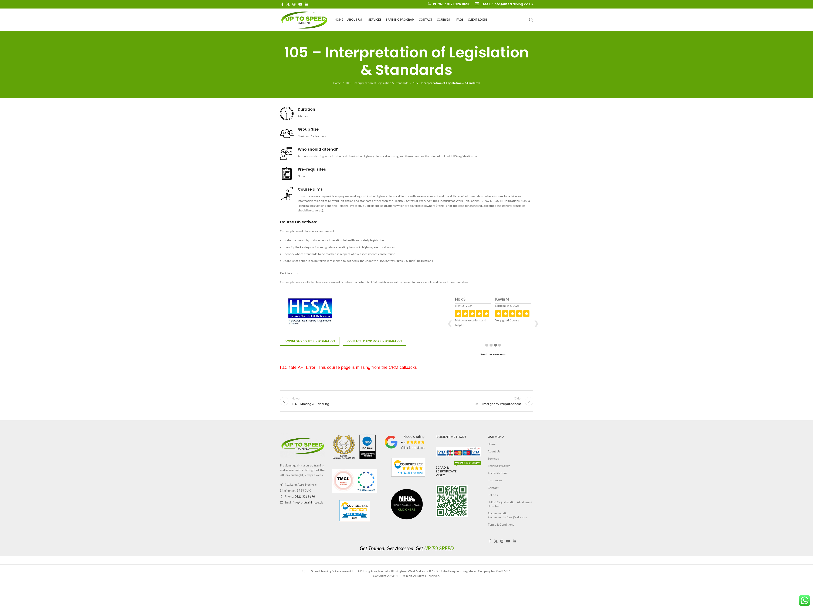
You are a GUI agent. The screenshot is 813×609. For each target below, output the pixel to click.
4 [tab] (499, 348)
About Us (494, 451)
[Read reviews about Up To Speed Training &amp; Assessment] (408, 465)
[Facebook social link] (282, 4)
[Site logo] (304, 19)
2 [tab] (491, 348)
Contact (493, 487)
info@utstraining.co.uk (308, 502)
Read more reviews (493, 354)
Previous (450, 322)
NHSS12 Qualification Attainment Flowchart (510, 504)
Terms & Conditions (501, 524)
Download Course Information (310, 341)
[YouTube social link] (300, 4)
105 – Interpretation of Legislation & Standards (376, 83)
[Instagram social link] (294, 4)
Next (536, 322)
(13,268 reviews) (410, 472)
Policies (493, 495)
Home (337, 83)
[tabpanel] (473, 319)
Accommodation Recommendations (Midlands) (507, 515)
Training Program (499, 466)
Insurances (495, 480)
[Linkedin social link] (306, 4)
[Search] (531, 20)
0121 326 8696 (305, 496)
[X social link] (288, 4)
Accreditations (497, 473)
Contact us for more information (374, 341)
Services (493, 458)
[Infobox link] (448, 4)
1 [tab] (487, 348)
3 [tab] (495, 348)
